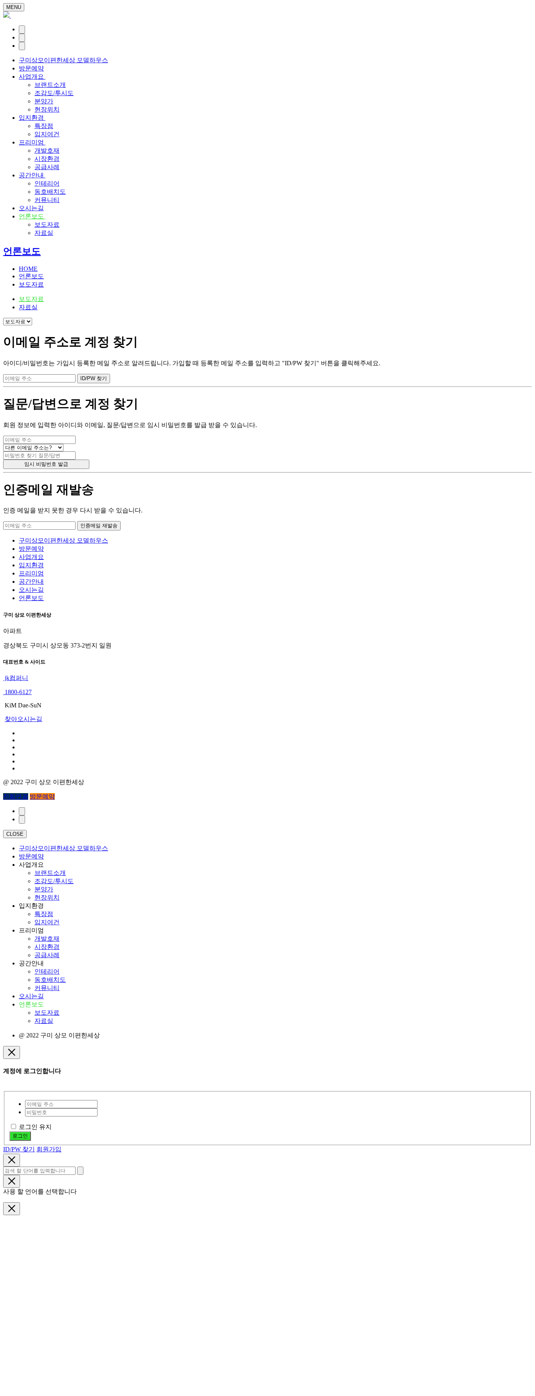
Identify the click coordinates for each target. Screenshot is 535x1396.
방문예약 (31, 68)
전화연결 (15, 796)
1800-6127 (17, 692)
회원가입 (48, 1149)
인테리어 (47, 183)
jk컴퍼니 (15, 678)
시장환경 (47, 158)
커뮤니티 (47, 200)
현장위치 (47, 109)
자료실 (43, 232)
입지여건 (47, 134)
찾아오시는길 (23, 719)
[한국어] (22, 29)
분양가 (43, 101)
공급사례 (47, 167)
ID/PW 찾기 (19, 1149)
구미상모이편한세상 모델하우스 (63, 60)
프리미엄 (32, 142)
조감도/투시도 (54, 93)
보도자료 (47, 224)
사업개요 (32, 76)
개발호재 (47, 150)
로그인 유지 (35, 1127)
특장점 (43, 126)
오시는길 (31, 208)
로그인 (20, 1136)
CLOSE (14, 834)
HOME (28, 268)
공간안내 (32, 175)
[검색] (22, 38)
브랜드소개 (50, 84)
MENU (13, 7)
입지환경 (32, 117)
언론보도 (32, 216)
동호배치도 (50, 191)
